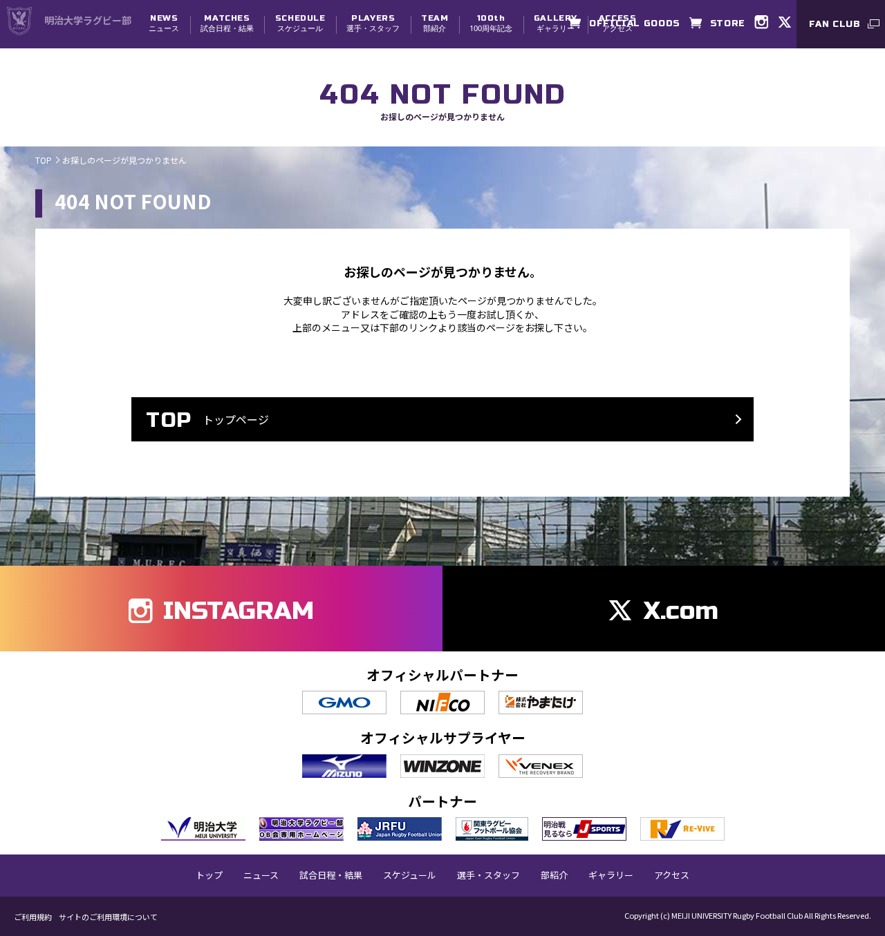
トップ (209, 875)
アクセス (671, 875)
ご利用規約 (33, 917)
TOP (43, 160)
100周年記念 (490, 23)
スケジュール (300, 23)
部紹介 (434, 23)
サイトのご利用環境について (108, 917)
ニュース (164, 23)
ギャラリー (555, 23)
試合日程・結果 (227, 23)
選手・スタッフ (373, 23)
